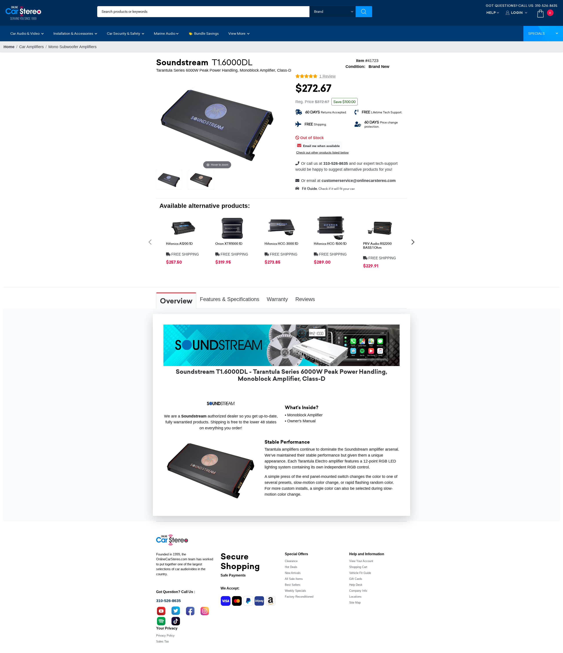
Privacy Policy (165, 635)
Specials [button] (536, 33)
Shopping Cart (358, 567)
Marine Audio (164, 33)
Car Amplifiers (31, 47)
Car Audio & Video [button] (25, 33)
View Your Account (361, 561)
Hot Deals (291, 567)
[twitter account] (176, 611)
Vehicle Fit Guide (360, 573)
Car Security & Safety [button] (124, 33)
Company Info (358, 590)
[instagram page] (205, 611)
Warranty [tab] (277, 299)
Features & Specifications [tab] (229, 299)
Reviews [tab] (305, 299)
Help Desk (355, 584)
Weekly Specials (295, 590)
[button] (150, 242)
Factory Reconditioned (299, 596)
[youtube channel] (161, 611)
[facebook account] (190, 611)
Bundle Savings (206, 33)
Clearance (291, 561)
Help (491, 12)
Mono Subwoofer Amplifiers (72, 47)
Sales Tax (162, 641)
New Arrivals (293, 573)
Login (517, 12)
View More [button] (237, 33)
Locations (355, 596)
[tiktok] (176, 621)
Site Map (355, 602)
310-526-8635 (546, 6)
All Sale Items (294, 578)
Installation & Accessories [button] (73, 33)
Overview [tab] (176, 301)
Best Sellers (292, 584)
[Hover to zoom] (217, 124)
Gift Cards (355, 578)
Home (9, 47)
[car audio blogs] (161, 621)
